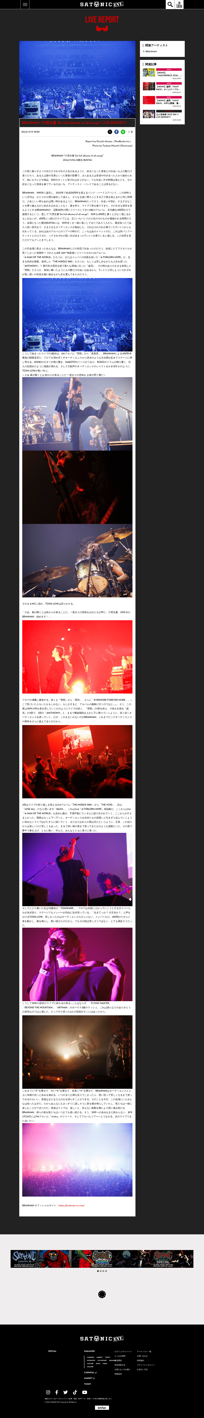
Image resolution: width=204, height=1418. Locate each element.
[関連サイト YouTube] (85, 1392)
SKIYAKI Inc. (73, 1402)
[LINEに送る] (123, 132)
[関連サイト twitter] (65, 1392)
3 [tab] (103, 1271)
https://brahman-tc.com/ (72, 1205)
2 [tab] (100, 1271)
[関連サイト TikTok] (75, 1392)
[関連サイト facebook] (57, 1392)
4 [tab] (106, 1271)
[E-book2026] (41, 1259)
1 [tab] (98, 1271)
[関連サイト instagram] (48, 1392)
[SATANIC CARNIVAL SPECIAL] (162, 1259)
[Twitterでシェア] (110, 132)
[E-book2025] (102, 1259)
